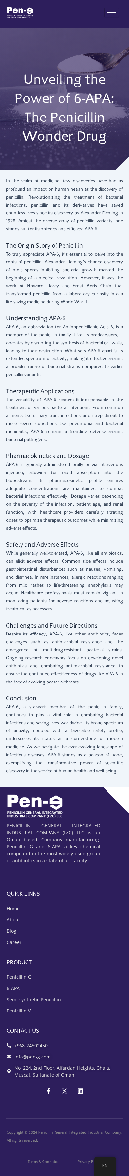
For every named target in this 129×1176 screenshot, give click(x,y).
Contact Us (23, 1031)
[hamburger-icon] (111, 12)
